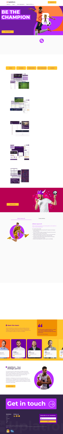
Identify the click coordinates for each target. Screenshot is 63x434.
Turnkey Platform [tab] (42, 218)
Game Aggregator (21, 4)
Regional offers (29, 4)
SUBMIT (48, 421)
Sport (7, 417)
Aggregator (8, 418)
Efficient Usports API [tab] (21, 218)
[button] (52, 2)
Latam (7, 421)
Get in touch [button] (26, 403)
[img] (9, 355)
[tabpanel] (31, 232)
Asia (6, 422)
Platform (8, 4)
